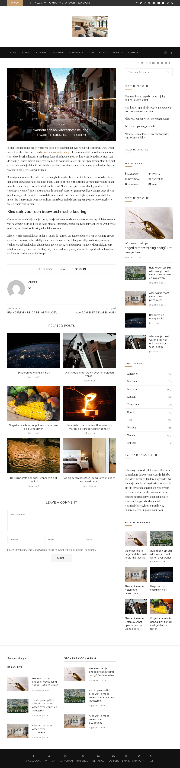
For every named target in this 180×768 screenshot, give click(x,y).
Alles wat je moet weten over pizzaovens (147, 118)
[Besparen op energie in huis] (33, 350)
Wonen (26, 52)
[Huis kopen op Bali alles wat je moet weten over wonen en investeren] (135, 273)
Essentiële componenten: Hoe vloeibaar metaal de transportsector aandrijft (89, 427)
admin (43, 134)
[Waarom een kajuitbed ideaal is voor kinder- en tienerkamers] (89, 455)
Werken (149, 427)
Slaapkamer (76, 52)
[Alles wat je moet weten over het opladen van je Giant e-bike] (89, 350)
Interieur (41, 52)
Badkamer (58, 52)
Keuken (103, 52)
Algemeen (149, 373)
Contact (133, 52)
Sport (149, 412)
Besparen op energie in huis (53, 2)
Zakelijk (118, 52)
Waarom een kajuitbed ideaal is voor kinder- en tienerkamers (90, 479)
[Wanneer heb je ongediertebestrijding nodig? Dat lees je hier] (149, 223)
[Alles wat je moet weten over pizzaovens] (135, 298)
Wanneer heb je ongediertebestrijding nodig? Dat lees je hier (145, 98)
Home (13, 52)
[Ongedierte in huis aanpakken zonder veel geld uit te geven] (33, 403)
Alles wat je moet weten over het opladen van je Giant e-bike (159, 341)
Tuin (91, 52)
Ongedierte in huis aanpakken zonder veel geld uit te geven (33, 427)
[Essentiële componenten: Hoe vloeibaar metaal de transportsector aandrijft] (89, 403)
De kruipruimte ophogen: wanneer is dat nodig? (33, 479)
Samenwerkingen (17, 658)
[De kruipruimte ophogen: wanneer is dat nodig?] (33, 455)
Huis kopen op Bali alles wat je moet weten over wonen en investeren (148, 109)
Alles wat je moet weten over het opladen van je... (89, 374)
